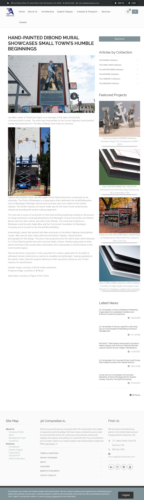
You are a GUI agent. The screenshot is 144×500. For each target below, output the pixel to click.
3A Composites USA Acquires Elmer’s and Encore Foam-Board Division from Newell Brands (119, 361)
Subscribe (45, 466)
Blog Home (119, 39)
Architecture (48, 11)
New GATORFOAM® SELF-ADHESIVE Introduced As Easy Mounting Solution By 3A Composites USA (119, 189)
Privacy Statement (49, 458)
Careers (23, 22)
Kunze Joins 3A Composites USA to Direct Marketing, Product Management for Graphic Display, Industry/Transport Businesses (117, 377)
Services (106, 11)
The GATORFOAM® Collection (111, 70)
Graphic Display (65, 11)
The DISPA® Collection (108, 60)
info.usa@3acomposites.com (121, 457)
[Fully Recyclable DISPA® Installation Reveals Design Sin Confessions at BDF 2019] (119, 119)
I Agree (126, 495)
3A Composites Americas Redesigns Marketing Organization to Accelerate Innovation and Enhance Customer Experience (118, 312)
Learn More (50, 444)
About (43, 462)
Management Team (17, 438)
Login (133, 3)
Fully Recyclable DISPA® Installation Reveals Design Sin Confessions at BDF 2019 (119, 141)
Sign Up (121, 3)
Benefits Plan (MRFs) (49, 471)
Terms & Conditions (49, 453)
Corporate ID (14, 453)
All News (136, 395)
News (11, 435)
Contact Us (14, 441)
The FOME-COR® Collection (110, 65)
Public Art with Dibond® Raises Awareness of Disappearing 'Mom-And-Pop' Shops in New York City (119, 237)
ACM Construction (17, 458)
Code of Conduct (48, 475)
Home (22, 11)
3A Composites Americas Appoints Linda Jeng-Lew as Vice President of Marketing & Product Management (118, 329)
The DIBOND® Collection (109, 83)
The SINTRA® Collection (109, 74)
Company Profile (16, 432)
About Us (32, 11)
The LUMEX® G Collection (109, 79)
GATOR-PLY (14, 456)
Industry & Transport (87, 11)
